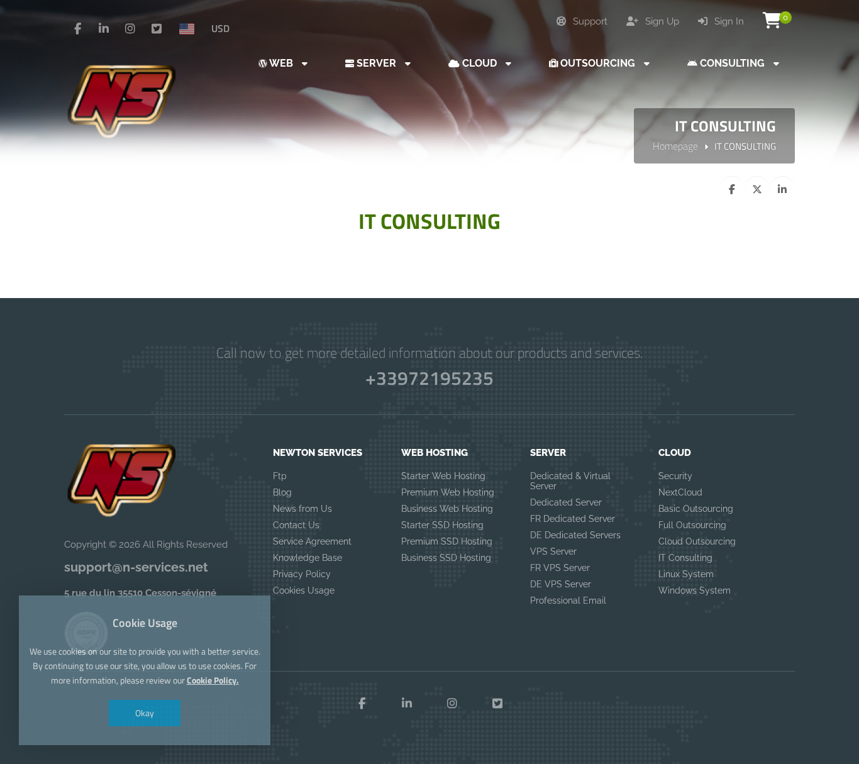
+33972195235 (429, 377)
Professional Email (568, 600)
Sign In (728, 21)
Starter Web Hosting (443, 476)
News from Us (302, 509)
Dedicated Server (566, 502)
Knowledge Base (307, 558)
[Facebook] (77, 29)
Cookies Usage (304, 590)
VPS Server (553, 551)
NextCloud (680, 492)
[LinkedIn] (104, 29)
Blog (282, 492)
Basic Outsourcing (695, 509)
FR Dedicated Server (572, 519)
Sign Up (661, 21)
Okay (144, 712)
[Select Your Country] (191, 28)
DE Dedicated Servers (575, 535)
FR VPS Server (560, 568)
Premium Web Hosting (447, 492)
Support (588, 21)
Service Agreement (312, 541)
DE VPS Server (560, 584)
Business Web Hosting (447, 509)
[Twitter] (156, 29)
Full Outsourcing (692, 525)
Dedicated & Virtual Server (570, 481)
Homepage (675, 145)
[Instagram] (130, 29)
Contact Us (296, 525)
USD (220, 28)
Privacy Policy (302, 574)
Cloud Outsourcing (697, 541)
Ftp (280, 476)
